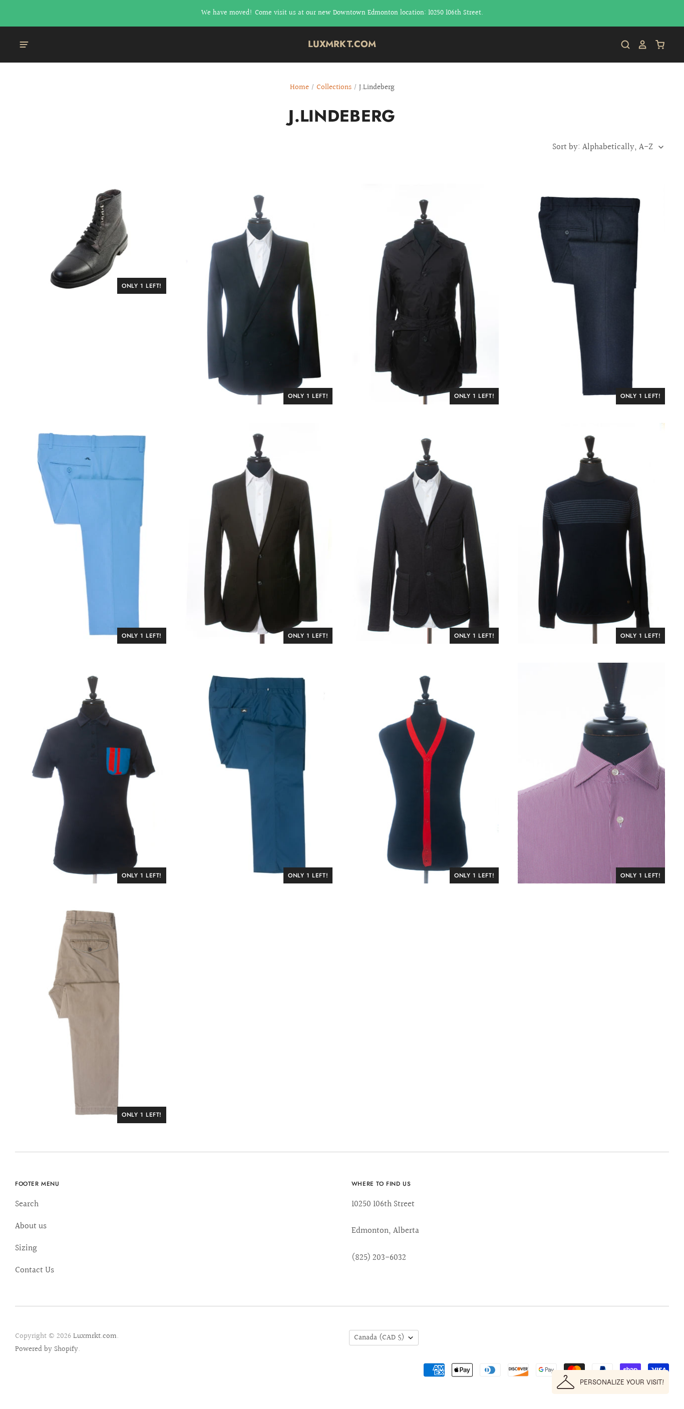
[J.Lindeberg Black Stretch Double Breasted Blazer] (258, 294)
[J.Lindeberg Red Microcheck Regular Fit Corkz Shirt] (591, 773)
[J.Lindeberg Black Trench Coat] (425, 294)
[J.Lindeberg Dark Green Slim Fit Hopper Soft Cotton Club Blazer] (258, 533)
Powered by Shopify (46, 1349)
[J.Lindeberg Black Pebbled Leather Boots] (92, 239)
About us (31, 1226)
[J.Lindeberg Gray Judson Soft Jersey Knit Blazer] (425, 533)
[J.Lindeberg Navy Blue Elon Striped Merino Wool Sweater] (591, 533)
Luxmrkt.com (342, 44)
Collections (334, 87)
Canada (379, 1337)
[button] (610, 1382)
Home (299, 87)
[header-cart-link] (656, 45)
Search (27, 1204)
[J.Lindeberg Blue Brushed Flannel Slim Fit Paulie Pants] (591, 294)
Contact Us (34, 1270)
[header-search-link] (621, 45)
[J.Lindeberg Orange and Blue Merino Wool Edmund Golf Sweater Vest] (425, 773)
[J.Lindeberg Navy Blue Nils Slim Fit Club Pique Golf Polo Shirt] (92, 773)
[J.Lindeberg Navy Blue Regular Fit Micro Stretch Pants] (258, 773)
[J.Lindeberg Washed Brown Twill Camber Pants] (92, 1012)
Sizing (26, 1248)
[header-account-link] (638, 45)
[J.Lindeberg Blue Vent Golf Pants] (92, 533)
